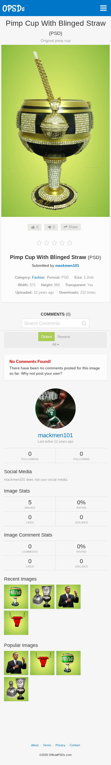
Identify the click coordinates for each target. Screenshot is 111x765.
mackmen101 (67, 265)
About (35, 745)
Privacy (60, 745)
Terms (47, 745)
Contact (75, 745)
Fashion (38, 277)
